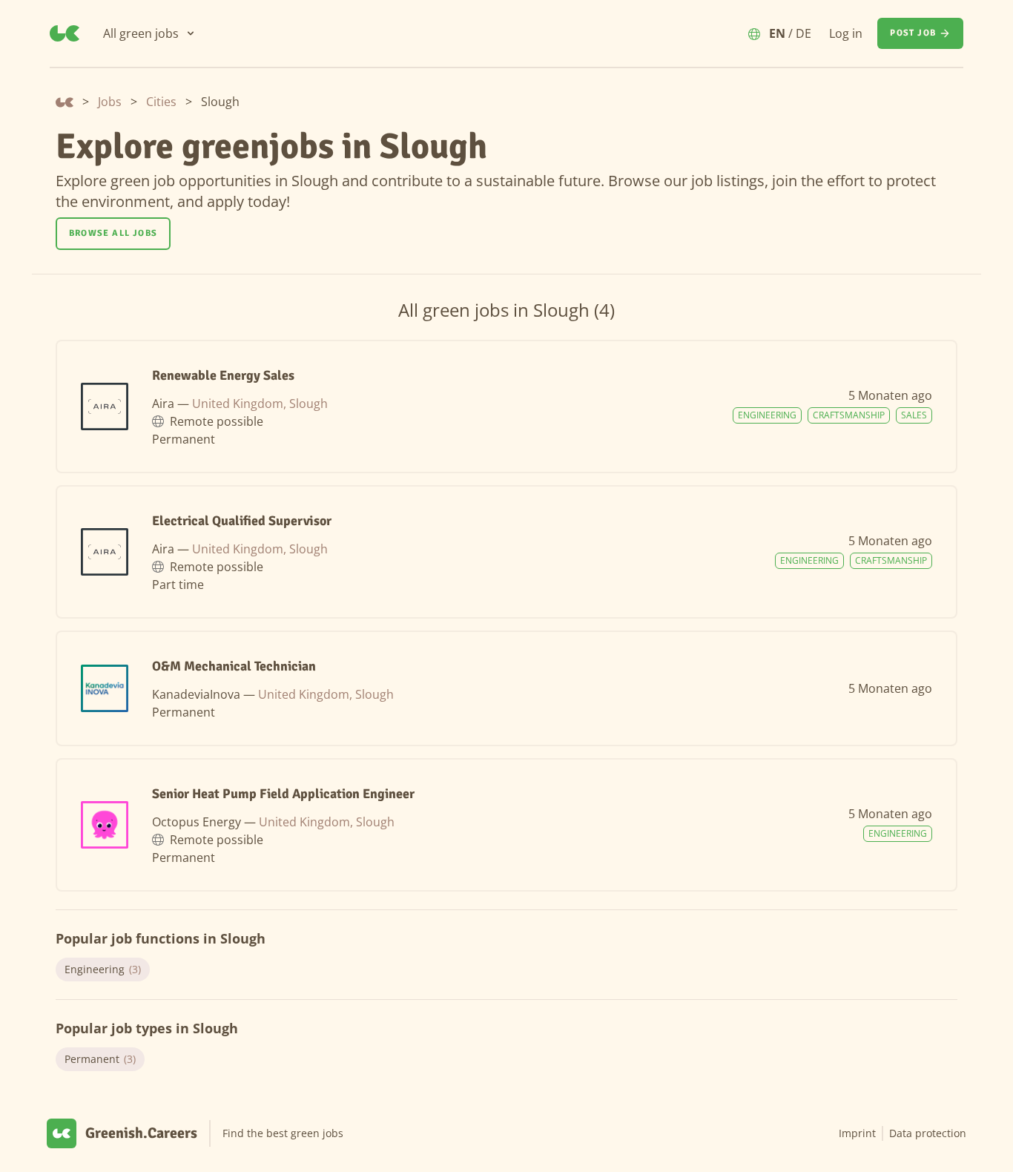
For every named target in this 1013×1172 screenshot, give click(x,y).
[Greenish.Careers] (64, 33)
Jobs (110, 101)
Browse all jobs (113, 233)
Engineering (103, 969)
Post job (913, 33)
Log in (845, 33)
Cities (161, 101)
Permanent (100, 1059)
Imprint (857, 1133)
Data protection (927, 1133)
